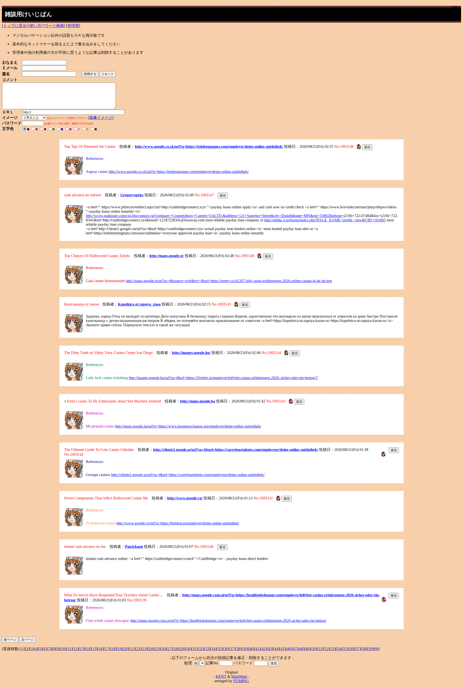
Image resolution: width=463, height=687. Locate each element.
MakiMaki (239, 676)
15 (94, 649)
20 (126, 649)
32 (201, 649)
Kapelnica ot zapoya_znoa (139, 304)
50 (314, 649)
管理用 (73, 26)
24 (151, 649)
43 (270, 649)
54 (339, 649)
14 (88, 649)
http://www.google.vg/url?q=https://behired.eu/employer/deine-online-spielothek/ (177, 523)
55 (345, 649)
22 (138, 649)
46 (289, 649)
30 (188, 649)
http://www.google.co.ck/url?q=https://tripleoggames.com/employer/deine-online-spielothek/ (209, 146)
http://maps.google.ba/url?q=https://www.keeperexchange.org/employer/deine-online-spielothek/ (188, 426)
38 (238, 649)
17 (107, 649)
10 (63, 649)
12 (75, 649)
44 (276, 649)
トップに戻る (14, 26)
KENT (221, 676)
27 (169, 649)
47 (295, 649)
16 (100, 649)
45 (282, 649)
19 (119, 649)
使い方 (35, 26)
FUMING (241, 681)
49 (307, 649)
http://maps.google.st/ (166, 256)
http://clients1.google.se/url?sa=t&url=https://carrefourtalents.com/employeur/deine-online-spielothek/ (235, 450)
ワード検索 (54, 26)
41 (257, 649)
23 (144, 649)
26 (163, 649)
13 (82, 649)
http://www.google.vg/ (185, 498)
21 (132, 649)
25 (157, 649)
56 (351, 649)
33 (207, 649)
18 (113, 649)
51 (320, 649)
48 (301, 649)
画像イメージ (100, 118)
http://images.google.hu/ (191, 353)
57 (358, 649)
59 (370, 649)
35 (220, 649)
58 (364, 649)
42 (264, 649)
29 (182, 649)
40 (251, 649)
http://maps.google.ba (197, 401)
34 (213, 649)
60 (376, 649)
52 (326, 649)
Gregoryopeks (131, 195)
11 (69, 649)
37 (232, 649)
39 (245, 649)
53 (332, 649)
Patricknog (134, 546)
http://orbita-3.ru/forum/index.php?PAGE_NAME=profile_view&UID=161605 (325, 220)
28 (176, 649)
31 (195, 649)
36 (226, 649)
